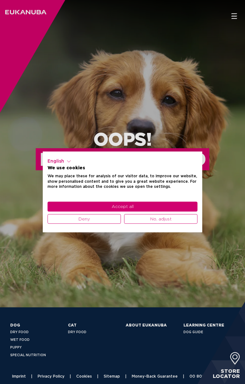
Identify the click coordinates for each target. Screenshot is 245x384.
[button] (59, 161)
